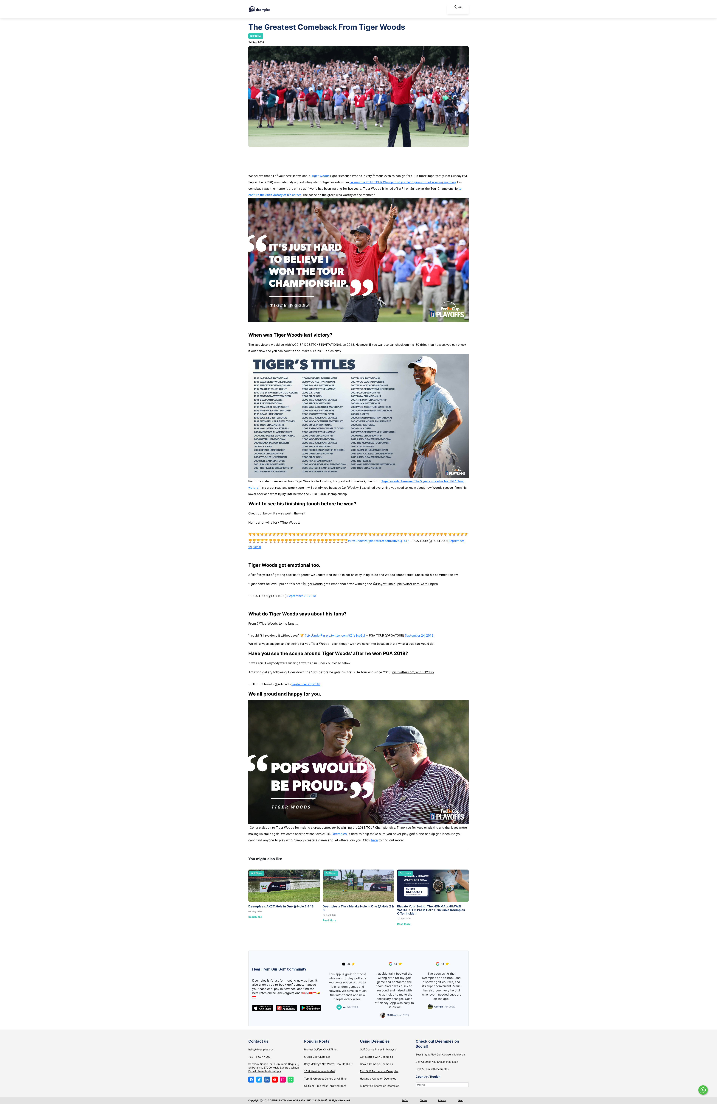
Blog (460, 1100)
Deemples (339, 834)
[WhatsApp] (291, 1080)
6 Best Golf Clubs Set (317, 1056)
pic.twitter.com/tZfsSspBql (345, 635)
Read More (255, 916)
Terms (423, 1100)
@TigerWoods (288, 522)
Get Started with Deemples (376, 1056)
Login (460, 7)
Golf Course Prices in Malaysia (378, 1049)
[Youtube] (275, 1080)
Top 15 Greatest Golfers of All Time (325, 1078)
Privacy (442, 1100)
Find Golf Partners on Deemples (379, 1071)
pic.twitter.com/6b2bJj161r (389, 541)
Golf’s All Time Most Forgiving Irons (325, 1085)
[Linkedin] (267, 1080)
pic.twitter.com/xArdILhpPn (417, 584)
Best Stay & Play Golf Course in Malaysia (440, 1054)
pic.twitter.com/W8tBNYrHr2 (413, 672)
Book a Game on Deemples (376, 1064)
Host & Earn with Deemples (432, 1069)
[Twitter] (259, 1080)
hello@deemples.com (261, 1049)
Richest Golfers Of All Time (320, 1049)
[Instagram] (283, 1080)
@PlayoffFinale (384, 584)
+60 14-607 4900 (259, 1056)
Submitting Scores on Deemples (379, 1085)
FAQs (405, 1100)
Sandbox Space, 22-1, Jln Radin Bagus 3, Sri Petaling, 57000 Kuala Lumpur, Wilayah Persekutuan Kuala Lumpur (274, 1067)
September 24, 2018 (419, 635)
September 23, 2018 (301, 596)
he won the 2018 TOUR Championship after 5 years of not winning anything (403, 182)
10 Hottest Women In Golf (319, 1071)
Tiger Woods (320, 176)
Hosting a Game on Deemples (378, 1078)
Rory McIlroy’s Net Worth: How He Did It (328, 1064)
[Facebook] (251, 1080)
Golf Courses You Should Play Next (437, 1061)
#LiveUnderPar (358, 541)
